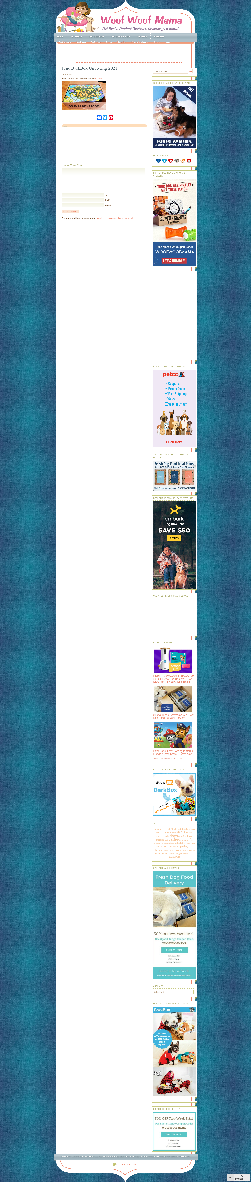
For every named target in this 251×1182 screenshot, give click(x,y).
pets (183, 846)
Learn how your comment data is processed (114, 218)
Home (60, 36)
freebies (160, 839)
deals (181, 832)
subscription (184, 854)
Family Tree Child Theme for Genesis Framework (166, 1157)
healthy (177, 843)
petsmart (190, 847)
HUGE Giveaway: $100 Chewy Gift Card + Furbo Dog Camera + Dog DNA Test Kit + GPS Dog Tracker (173, 679)
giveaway (157, 843)
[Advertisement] (128, 53)
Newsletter (121, 42)
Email (107, 200)
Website (108, 205)
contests (192, 829)
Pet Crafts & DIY (121, 36)
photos (157, 850)
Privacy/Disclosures (140, 42)
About (167, 42)
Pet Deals (76, 36)
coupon (158, 833)
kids (193, 843)
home (189, 843)
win (178, 856)
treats (172, 856)
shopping (175, 853)
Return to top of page (127, 1164)
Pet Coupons (96, 36)
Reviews (142, 36)
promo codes (182, 850)
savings (165, 853)
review (192, 850)
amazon (158, 828)
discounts (162, 836)
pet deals (168, 846)
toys (191, 853)
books (177, 829)
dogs (174, 835)
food (185, 836)
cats (182, 828)
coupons (166, 832)
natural (159, 846)
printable (164, 850)
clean (187, 829)
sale (157, 853)
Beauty (109, 42)
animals (166, 829)
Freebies (159, 36)
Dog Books (81, 42)
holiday (183, 843)
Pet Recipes (96, 42)
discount (189, 833)
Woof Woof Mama (125, 16)
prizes (171, 850)
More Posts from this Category (167, 759)
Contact (157, 42)
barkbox (172, 829)
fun (185, 840)
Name (107, 195)
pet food (176, 846)
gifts (190, 839)
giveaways (166, 843)
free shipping (174, 839)
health (172, 843)
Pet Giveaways (65, 42)
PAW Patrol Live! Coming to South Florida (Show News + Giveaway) (173, 752)
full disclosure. (99, 78)
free (190, 836)
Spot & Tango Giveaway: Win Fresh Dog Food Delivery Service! (173, 716)
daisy (174, 832)
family (180, 836)
